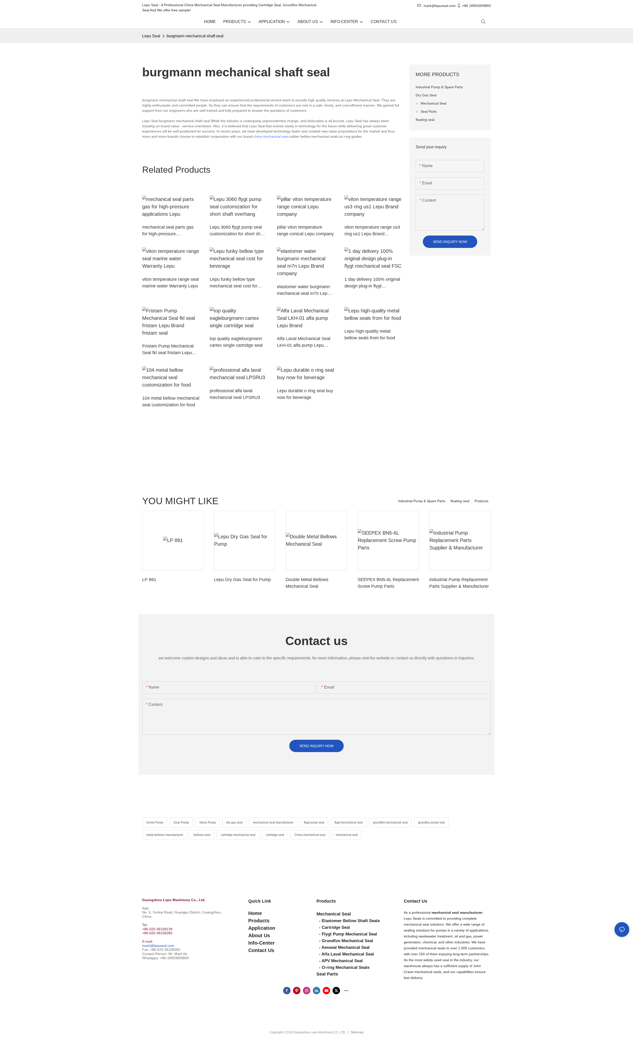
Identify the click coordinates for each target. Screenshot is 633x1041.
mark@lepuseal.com (158, 946)
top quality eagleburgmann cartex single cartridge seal (236, 342)
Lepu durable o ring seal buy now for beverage (305, 394)
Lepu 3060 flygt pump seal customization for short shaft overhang (237, 231)
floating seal (460, 501)
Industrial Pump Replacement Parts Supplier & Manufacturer (459, 583)
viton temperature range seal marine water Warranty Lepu (170, 282)
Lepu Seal (151, 36)
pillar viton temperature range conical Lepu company (305, 230)
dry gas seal (234, 822)
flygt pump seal (314, 822)
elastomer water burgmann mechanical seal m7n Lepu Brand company (303, 290)
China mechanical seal (309, 835)
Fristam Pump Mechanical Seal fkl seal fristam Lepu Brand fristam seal (168, 350)
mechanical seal (347, 835)
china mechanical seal (270, 136)
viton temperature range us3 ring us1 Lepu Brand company (372, 231)
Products (481, 501)
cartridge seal (275, 835)
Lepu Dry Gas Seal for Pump (242, 579)
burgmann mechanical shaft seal (195, 36)
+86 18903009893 (476, 6)
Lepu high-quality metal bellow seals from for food (369, 334)
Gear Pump (181, 822)
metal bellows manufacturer (164, 835)
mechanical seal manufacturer (273, 822)
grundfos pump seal (431, 822)
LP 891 (149, 579)
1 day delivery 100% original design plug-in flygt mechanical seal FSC (372, 283)
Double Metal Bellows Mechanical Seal (307, 583)
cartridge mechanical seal (238, 835)
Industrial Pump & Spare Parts (421, 501)
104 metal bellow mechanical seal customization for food (170, 401)
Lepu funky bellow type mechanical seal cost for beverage (233, 283)
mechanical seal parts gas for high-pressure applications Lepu (168, 231)
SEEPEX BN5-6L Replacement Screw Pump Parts (388, 583)
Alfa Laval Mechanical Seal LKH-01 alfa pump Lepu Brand (303, 342)
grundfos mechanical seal (390, 822)
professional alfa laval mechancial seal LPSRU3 (235, 394)
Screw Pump (154, 822)
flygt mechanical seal (349, 822)
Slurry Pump (207, 822)
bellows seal (202, 835)
